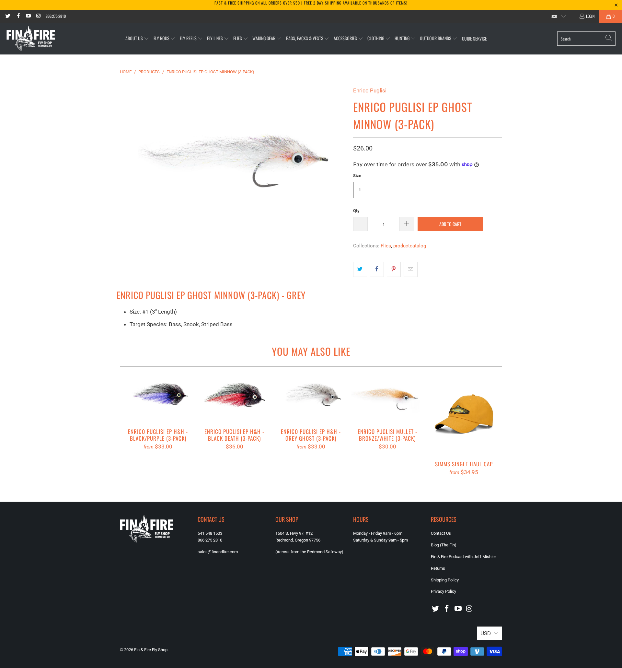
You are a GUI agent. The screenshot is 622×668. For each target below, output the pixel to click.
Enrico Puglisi (369, 90)
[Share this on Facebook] (377, 269)
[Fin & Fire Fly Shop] (30, 38)
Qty (356, 210)
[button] (137, 38)
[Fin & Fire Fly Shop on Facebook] (17, 16)
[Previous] (129, 431)
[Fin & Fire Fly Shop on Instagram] (38, 16)
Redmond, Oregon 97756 (297, 540)
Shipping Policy (445, 580)
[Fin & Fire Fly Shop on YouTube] (28, 16)
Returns (438, 568)
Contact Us (441, 533)
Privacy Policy (443, 591)
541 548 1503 (210, 533)
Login (590, 16)
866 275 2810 (210, 540)
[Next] (492, 431)
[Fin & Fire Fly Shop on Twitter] (7, 16)
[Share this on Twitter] (360, 269)
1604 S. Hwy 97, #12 (294, 533)
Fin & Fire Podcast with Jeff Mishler (463, 556)
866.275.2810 (56, 16)
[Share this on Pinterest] (394, 269)
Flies (386, 246)
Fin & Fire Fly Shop (150, 649)
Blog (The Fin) (443, 545)
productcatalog (409, 246)
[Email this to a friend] (411, 269)
